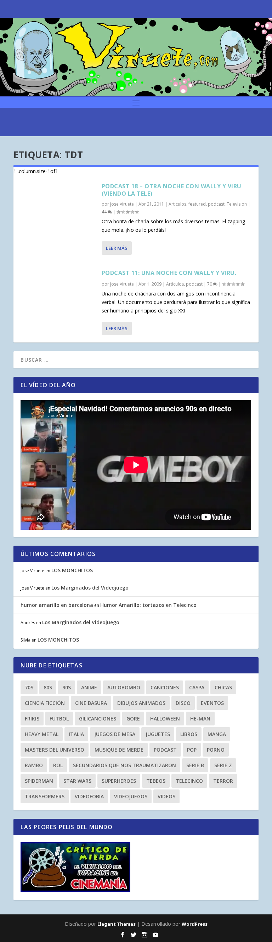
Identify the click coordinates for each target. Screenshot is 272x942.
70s (29, 687)
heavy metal (41, 734)
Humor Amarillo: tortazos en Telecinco (148, 605)
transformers (44, 796)
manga (217, 734)
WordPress (195, 924)
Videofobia (89, 796)
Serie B (195, 765)
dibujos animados (141, 703)
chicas (223, 687)
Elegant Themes (116, 924)
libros (188, 734)
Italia (76, 734)
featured (197, 204)
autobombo (123, 687)
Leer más (117, 248)
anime (89, 687)
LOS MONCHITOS (72, 570)
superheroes (119, 780)
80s (48, 687)
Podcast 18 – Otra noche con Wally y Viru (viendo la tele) (172, 189)
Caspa (196, 687)
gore (133, 718)
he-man (200, 718)
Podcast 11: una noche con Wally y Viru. (169, 273)
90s (66, 687)
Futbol (59, 718)
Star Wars (77, 780)
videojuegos (130, 796)
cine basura (91, 703)
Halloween (165, 718)
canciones (165, 687)
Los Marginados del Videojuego (90, 587)
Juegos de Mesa (114, 734)
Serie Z (223, 765)
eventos (212, 703)
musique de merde (119, 749)
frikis (32, 718)
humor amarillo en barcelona (57, 605)
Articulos (177, 204)
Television (237, 204)
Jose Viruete (122, 204)
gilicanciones (97, 718)
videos (166, 796)
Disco (183, 703)
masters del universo (54, 749)
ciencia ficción (45, 703)
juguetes (158, 734)
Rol (58, 765)
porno (216, 749)
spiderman (39, 780)
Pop (192, 749)
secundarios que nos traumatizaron (124, 765)
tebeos (155, 780)
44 (105, 212)
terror (223, 780)
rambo (34, 765)
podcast (216, 204)
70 (210, 284)
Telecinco (189, 780)
